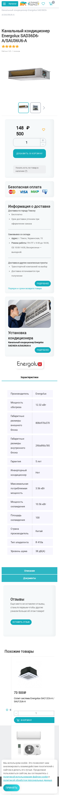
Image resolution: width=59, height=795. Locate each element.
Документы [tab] (29, 578)
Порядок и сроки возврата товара (25, 288)
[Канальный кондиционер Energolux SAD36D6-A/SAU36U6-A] (23, 107)
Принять (11, 787)
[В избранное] (44, 130)
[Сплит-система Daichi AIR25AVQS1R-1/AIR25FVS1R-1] (29, 745)
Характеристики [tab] (29, 377)
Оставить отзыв (21, 622)
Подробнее (43, 283)
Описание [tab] (29, 570)
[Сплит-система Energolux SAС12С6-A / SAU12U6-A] (29, 676)
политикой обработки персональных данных (27, 780)
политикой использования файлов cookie (25, 776)
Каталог (13, 3)
